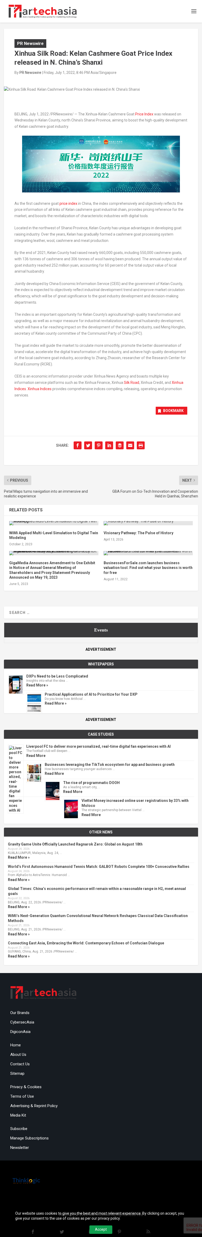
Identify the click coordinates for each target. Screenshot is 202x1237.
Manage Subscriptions (29, 1138)
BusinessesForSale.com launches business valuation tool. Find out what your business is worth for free (148, 567)
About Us (18, 1054)
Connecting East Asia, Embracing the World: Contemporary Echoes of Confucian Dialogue (86, 943)
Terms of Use (22, 1096)
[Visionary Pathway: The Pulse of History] (148, 523)
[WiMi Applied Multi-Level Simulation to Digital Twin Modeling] (53, 523)
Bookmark (173, 411)
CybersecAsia (22, 1022)
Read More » (37, 685)
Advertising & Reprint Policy (34, 1105)
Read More (36, 756)
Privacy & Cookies (26, 1087)
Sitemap (17, 1073)
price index (68, 203)
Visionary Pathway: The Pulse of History (138, 533)
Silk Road (131, 382)
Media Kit (18, 1115)
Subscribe (18, 1128)
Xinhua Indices (40, 389)
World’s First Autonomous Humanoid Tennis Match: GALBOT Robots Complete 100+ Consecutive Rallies (98, 866)
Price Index (144, 114)
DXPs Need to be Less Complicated (57, 676)
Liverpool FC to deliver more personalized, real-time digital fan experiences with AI (98, 746)
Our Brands (19, 1012)
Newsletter (19, 1147)
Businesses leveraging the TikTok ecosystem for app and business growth (110, 764)
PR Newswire (30, 43)
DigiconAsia (20, 1031)
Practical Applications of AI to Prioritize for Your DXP (91, 694)
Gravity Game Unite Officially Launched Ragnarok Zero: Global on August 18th (75, 844)
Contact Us (20, 1064)
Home (15, 1045)
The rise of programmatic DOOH (91, 783)
